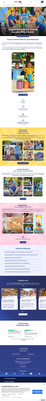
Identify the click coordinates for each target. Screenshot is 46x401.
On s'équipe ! (23, 242)
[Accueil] (17, 2)
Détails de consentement (5, 397)
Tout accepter (37, 390)
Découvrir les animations (23, 163)
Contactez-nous (16, 354)
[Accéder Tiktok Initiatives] (22, 374)
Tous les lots (23, 198)
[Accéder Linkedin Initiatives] (39, 374)
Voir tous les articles (23, 94)
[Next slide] (44, 300)
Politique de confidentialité (17, 397)
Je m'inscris (23, 366)
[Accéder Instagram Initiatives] (14, 374)
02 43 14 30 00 (23, 348)
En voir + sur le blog (23, 314)
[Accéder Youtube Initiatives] (31, 374)
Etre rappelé (30, 354)
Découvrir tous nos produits (23, 36)
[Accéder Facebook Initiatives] (6, 374)
